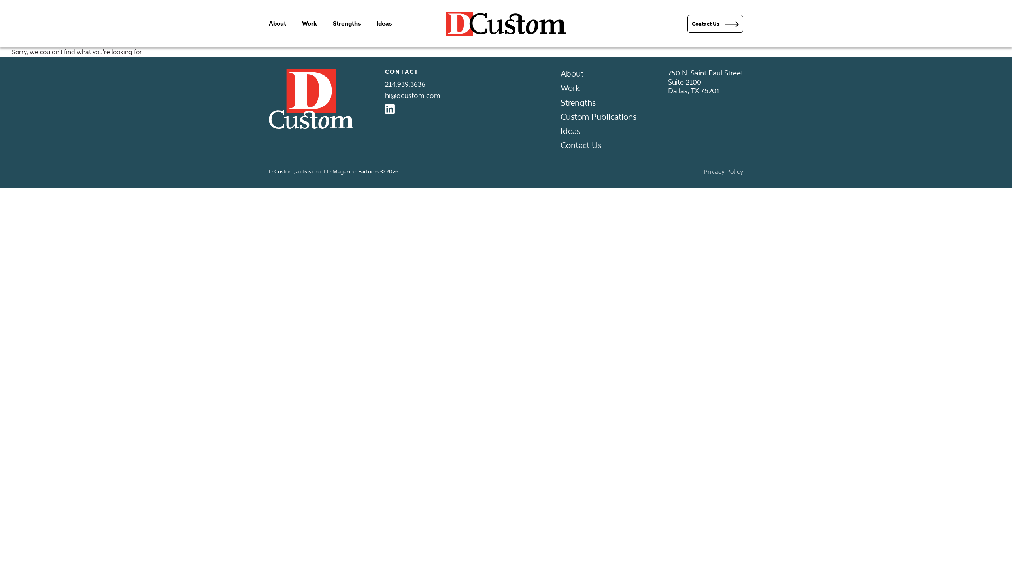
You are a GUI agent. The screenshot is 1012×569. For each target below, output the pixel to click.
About (277, 24)
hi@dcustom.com (412, 95)
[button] (715, 24)
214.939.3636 (405, 84)
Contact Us (581, 145)
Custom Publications (598, 117)
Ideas (384, 24)
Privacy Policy (723, 171)
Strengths (347, 24)
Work (309, 24)
